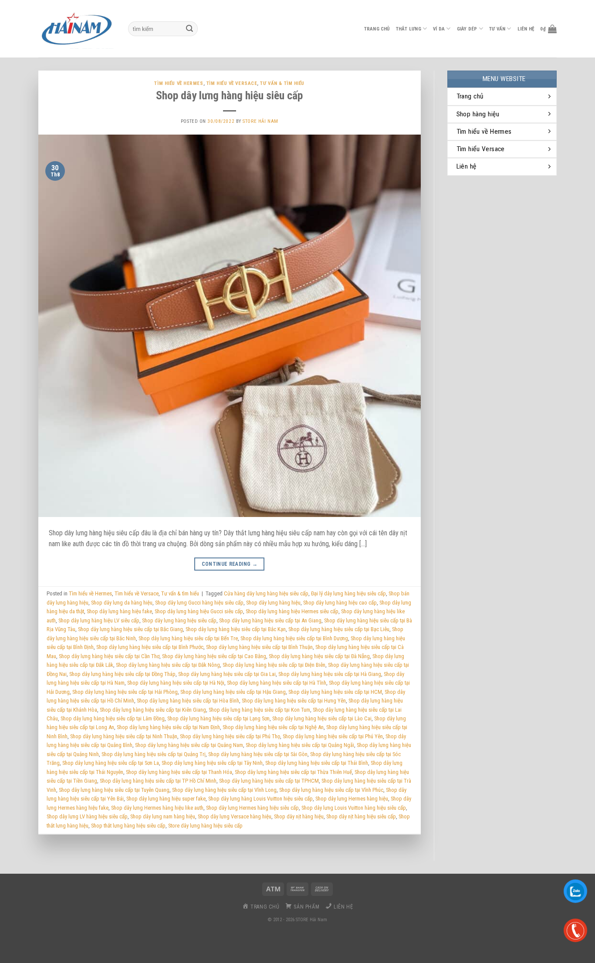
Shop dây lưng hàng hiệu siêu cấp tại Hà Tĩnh (276, 682)
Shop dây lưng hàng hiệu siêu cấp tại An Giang (270, 620)
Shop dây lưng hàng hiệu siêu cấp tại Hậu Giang (233, 692)
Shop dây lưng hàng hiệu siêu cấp (179, 620)
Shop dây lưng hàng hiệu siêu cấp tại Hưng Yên (294, 700)
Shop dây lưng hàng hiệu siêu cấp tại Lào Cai (322, 718)
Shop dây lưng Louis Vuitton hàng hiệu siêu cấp (353, 807)
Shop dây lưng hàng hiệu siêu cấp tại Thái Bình (316, 763)
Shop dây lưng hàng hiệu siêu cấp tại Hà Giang (329, 674)
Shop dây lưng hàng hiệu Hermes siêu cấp (292, 611)
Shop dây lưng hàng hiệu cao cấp (340, 602)
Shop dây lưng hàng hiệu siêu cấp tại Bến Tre (188, 638)
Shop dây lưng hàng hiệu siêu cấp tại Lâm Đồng (113, 718)
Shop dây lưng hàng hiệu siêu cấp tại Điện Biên (274, 665)
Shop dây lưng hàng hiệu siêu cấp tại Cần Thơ (109, 656)
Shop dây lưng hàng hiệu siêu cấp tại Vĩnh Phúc (331, 790)
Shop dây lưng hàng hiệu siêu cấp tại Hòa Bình (188, 700)
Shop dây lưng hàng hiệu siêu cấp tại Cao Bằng (214, 656)
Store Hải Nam (260, 121)
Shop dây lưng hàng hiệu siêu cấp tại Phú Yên (333, 736)
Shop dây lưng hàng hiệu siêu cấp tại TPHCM (269, 780)
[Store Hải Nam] (76, 28)
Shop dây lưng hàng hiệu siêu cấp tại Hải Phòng (125, 692)
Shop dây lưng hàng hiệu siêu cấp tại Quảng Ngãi (300, 745)
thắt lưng (408, 29)
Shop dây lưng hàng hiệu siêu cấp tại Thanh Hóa (179, 772)
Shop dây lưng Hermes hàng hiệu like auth (157, 807)
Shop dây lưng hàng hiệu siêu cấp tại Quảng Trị (153, 754)
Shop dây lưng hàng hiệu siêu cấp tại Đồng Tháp (122, 674)
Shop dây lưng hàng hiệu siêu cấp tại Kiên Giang (153, 709)
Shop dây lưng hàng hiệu (273, 602)
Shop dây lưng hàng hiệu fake (119, 611)
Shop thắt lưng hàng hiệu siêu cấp (128, 825)
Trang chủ (377, 29)
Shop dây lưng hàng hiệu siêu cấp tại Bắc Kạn (236, 629)
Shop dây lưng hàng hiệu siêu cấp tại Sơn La (110, 763)
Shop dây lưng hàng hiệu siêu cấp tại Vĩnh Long (224, 790)
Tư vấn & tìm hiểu (282, 83)
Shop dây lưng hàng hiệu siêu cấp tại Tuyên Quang (114, 790)
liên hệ (525, 29)
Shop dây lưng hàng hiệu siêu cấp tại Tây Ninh (212, 763)
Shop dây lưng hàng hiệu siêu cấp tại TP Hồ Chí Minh (158, 780)
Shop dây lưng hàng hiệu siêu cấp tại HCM (335, 692)
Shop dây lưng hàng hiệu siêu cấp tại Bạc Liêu (338, 629)
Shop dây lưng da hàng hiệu (121, 602)
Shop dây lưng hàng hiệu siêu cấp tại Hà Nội (175, 682)
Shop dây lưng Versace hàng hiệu (234, 816)
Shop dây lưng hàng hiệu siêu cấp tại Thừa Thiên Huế (293, 772)
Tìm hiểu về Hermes (178, 83)
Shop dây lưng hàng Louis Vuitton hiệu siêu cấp (260, 798)
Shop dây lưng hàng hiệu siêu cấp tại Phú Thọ (230, 736)
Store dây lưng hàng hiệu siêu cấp (205, 825)
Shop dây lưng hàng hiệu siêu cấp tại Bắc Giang (130, 629)
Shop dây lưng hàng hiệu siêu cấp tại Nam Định (168, 727)
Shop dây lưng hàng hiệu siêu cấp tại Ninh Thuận (123, 736)
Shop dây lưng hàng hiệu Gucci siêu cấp (199, 611)
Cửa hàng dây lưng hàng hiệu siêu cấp (266, 593)
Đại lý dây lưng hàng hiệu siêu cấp (348, 593)
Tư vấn (497, 29)
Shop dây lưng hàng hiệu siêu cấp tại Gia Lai (227, 674)
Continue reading (230, 564)
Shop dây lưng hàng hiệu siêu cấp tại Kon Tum (259, 709)
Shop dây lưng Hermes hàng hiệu (351, 798)
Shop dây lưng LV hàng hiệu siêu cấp (87, 816)
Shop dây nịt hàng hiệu (299, 816)
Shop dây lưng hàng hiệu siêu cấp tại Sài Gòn (258, 754)
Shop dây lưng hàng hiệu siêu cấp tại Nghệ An (273, 727)
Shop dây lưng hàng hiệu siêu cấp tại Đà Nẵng (319, 656)
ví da (439, 29)
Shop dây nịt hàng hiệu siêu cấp (361, 816)
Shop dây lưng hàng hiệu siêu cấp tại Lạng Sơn (218, 718)
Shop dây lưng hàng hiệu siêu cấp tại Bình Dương (294, 638)
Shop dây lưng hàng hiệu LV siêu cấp (98, 620)
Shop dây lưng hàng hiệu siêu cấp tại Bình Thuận (259, 647)
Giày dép (467, 29)
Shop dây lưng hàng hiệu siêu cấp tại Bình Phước (149, 647)
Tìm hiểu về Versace (231, 83)
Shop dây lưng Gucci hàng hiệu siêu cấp (199, 602)
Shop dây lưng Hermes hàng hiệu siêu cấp (252, 807)
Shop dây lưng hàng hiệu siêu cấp (229, 95)
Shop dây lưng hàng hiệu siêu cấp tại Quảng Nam (189, 745)
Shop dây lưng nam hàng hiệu (162, 816)
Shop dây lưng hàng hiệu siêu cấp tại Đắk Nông (168, 665)
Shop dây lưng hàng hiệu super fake (166, 798)
